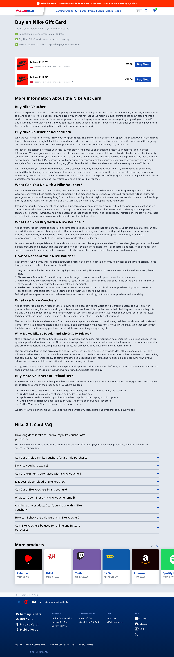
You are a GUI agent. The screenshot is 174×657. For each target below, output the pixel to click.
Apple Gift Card (86, 618)
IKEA (107, 573)
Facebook (142, 618)
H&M (49, 573)
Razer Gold (112, 618)
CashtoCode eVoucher (62, 618)
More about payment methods (54, 602)
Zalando (22, 573)
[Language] (140, 11)
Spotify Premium (59, 626)
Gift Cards (80, 10)
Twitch (80, 573)
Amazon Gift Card (60, 622)
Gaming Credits (64, 10)
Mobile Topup (113, 10)
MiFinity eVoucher (115, 622)
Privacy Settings (86, 644)
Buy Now (143, 64)
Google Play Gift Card (89, 622)
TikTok (141, 629)
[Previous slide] (152, 546)
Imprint (18, 644)
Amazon (139, 573)
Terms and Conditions (59, 644)
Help (73, 644)
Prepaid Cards (96, 10)
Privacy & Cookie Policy (35, 644)
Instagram (143, 624)
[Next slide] (157, 546)
